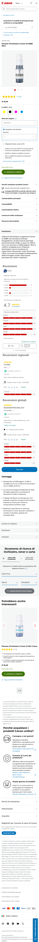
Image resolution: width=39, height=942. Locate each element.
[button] (12, 35)
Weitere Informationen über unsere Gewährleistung (21, 775)
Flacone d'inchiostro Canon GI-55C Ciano (19, 646)
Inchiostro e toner (8, 15)
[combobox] (19, 9)
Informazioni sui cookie (10, 897)
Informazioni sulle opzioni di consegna (23, 750)
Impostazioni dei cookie (11, 901)
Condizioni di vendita (10, 888)
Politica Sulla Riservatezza (11, 892)
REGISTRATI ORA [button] (8, 833)
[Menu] (36, 3)
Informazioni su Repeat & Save (12, 161)
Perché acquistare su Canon (22, 794)
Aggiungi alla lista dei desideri (13, 178)
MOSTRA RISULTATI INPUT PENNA (21, 591)
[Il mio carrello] (31, 3)
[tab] (11, 558)
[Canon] (7, 3)
